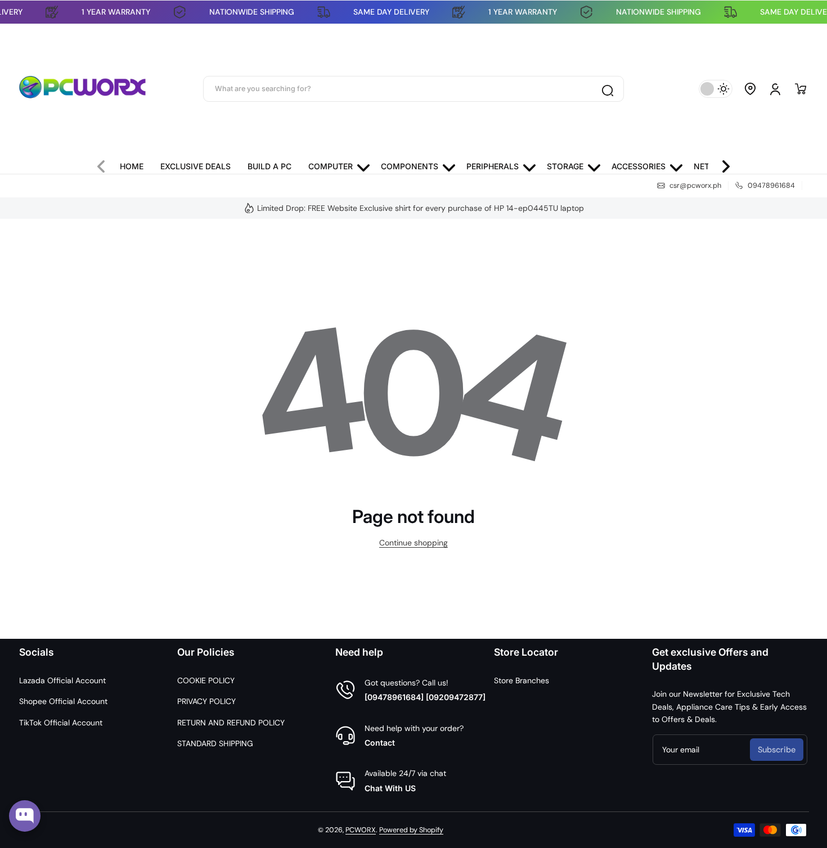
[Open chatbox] (25, 816)
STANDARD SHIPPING (215, 743)
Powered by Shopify (411, 830)
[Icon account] (775, 89)
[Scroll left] (105, 163)
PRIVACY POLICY (206, 701)
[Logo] (82, 89)
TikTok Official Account (60, 723)
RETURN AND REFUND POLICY (231, 723)
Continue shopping (413, 543)
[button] (750, 89)
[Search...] (607, 89)
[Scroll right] (721, 163)
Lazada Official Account (62, 680)
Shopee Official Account (63, 701)
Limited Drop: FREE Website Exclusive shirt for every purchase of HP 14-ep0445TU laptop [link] (420, 208)
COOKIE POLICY (206, 680)
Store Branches (521, 680)
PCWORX (360, 830)
